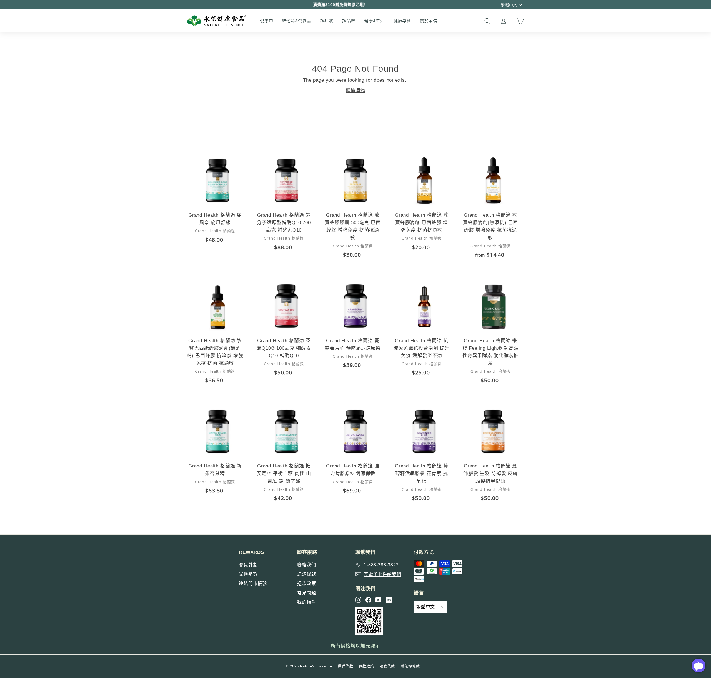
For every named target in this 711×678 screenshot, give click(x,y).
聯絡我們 (306, 564)
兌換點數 (248, 574)
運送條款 (306, 574)
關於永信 (428, 20)
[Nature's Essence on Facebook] (368, 600)
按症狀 (326, 20)
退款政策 (306, 583)
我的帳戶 (306, 602)
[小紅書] (388, 600)
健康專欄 (402, 20)
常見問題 (306, 593)
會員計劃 (248, 564)
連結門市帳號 (253, 583)
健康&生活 (374, 20)
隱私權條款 (410, 666)
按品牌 (348, 20)
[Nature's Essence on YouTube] (378, 600)
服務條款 (387, 666)
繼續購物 (355, 90)
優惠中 (266, 20)
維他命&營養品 (296, 20)
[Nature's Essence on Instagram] (358, 600)
